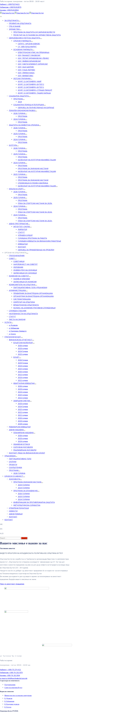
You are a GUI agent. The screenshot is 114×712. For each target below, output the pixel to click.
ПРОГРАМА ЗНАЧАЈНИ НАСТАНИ (27, 482)
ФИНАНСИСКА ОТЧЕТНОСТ (20, 340)
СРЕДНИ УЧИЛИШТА (22, 41)
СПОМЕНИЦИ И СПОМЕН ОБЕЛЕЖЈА (33, 183)
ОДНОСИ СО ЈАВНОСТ (13, 476)
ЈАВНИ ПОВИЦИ (15, 514)
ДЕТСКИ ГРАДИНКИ (21, 78)
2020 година (23, 372)
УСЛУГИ (7, 322)
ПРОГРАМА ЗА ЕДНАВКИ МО (25, 491)
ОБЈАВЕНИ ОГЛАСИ (21, 444)
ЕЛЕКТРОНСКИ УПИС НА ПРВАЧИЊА (33, 52)
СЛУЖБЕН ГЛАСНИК (17, 311)
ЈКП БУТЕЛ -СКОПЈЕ (21, 227)
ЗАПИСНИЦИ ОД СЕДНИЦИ (25, 273)
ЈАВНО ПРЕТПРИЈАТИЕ (18, 224)
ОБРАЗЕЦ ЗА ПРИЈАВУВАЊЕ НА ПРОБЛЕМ (36, 250)
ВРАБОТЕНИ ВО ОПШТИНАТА (26, 305)
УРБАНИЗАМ (9, 456)
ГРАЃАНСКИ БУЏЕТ (12, 337)
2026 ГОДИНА (19, 113)
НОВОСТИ (13, 511)
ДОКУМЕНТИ (14, 479)
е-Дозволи (13, 325)
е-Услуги (12, 334)
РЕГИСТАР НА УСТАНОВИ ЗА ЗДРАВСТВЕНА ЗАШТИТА (37, 35)
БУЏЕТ (16, 357)
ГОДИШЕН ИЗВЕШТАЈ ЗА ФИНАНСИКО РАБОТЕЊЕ (39, 241)
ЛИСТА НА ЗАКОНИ (17, 319)
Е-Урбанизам (9, 701)
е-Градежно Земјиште (17, 331)
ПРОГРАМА (18, 99)
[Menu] (20, 29)
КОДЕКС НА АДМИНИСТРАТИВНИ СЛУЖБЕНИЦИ (34, 308)
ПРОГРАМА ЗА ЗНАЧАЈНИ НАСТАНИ (33, 168)
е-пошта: (13, 678)
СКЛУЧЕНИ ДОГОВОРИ (23, 447)
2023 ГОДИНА (19, 174)
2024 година (23, 366)
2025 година (23, 348)
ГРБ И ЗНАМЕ (14, 26)
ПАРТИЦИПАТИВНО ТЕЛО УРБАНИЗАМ (30, 287)
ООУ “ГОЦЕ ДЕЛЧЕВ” (26, 70)
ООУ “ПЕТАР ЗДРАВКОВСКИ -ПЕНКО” (33, 58)
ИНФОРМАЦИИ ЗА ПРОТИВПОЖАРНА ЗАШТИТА (34, 502)
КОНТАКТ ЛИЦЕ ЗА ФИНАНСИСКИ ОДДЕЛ (27, 453)
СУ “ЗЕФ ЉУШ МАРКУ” (27, 47)
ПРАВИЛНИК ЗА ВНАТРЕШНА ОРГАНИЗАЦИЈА (33, 293)
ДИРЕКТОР (22, 229)
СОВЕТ (12, 258)
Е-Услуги (7, 707)
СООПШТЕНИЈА (15, 467)
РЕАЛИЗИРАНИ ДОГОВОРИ (24, 450)
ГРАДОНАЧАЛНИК (16, 256)
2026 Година (23, 360)
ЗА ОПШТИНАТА (11, 20)
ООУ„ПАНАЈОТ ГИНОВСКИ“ (29, 55)
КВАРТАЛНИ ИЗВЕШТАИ (23, 383)
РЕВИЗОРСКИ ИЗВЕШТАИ (20, 427)
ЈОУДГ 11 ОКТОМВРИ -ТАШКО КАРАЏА (34, 93)
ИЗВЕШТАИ (23, 244)
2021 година (23, 380)
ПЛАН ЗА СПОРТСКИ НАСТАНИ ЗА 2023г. (35, 221)
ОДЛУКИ (12, 462)
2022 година (23, 375)
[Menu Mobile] (1, 16)
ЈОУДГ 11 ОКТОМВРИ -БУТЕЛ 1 (31, 87)
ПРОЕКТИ (13, 465)
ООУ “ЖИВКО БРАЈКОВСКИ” (29, 61)
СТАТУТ (21, 232)
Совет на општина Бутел (13, 688)
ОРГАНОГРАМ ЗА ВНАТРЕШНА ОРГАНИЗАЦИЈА (33, 296)
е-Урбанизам (14, 328)
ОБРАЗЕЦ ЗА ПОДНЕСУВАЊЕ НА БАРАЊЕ (36, 107)
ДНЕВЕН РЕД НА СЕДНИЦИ (25, 270)
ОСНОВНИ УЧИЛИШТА (23, 49)
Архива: (9, 10)
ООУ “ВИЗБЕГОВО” (26, 76)
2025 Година (23, 363)
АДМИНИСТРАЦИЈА (17, 290)
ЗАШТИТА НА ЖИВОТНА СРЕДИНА (24, 125)
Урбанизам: (10, 7)
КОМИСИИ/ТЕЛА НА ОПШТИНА (22, 285)
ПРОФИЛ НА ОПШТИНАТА (20, 23)
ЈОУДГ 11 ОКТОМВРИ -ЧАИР (29, 81)
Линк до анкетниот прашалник (12, 584)
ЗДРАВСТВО (14, 29)
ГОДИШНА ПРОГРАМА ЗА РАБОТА (32, 238)
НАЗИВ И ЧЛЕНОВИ (21, 279)
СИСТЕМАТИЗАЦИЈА (22, 299)
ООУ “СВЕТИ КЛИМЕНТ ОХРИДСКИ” (33, 64)
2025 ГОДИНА (19, 134)
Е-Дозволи (8, 698)
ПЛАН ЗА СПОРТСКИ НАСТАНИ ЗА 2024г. (35, 212)
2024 (20, 102)
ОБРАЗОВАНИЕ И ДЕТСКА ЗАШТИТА (24, 38)
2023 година (23, 354)
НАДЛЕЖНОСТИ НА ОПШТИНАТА (23, 314)
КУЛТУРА (13, 145)
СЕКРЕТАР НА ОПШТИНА (24, 302)
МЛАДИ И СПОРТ (16, 189)
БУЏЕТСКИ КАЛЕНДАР (23, 343)
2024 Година (23, 351)
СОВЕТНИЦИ (18, 261)
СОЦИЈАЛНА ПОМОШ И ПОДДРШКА (28, 105)
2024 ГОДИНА (19, 119)
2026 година (23, 346)
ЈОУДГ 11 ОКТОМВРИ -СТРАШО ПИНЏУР (35, 90)
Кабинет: (10, 4)
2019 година (23, 377)
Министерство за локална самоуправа (18, 695)
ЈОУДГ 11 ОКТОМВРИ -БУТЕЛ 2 (31, 84)
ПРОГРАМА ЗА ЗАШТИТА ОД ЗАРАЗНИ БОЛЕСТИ (34, 32)
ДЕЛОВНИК (18, 267)
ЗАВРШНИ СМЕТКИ (21, 401)
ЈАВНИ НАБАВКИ (16, 430)
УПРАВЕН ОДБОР (25, 235)
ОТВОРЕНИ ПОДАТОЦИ (19, 508)
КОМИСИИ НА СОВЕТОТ (19, 276)
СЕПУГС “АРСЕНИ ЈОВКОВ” (29, 44)
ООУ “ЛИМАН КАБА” (26, 73)
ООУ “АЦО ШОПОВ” (26, 67)
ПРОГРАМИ (13, 470)
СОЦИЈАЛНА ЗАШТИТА (19, 96)
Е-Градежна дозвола (11, 704)
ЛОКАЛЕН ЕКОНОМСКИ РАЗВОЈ (22, 110)
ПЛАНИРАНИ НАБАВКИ (23, 433)
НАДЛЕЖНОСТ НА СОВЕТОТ (25, 264)
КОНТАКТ (22, 247)
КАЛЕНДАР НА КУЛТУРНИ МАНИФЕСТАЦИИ (37, 160)
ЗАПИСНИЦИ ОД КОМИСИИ (25, 282)
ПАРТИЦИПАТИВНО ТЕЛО (20, 459)
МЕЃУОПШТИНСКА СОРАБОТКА (26, 505)
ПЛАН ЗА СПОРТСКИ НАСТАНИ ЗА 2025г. (35, 203)
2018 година (23, 424)
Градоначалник (9, 685)
